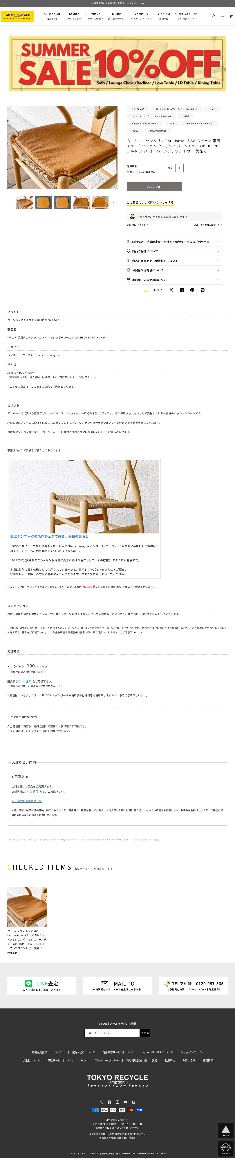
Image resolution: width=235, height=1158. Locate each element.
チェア (212, 108)
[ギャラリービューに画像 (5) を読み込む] (100, 202)
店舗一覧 (163, 16)
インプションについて (142, 16)
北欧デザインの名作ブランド (145, 123)
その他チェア (138, 108)
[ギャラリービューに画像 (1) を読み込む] (24, 202)
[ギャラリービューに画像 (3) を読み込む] (62, 202)
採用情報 (208, 1060)
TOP (9, 839)
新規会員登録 (39, 1052)
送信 (146, 1033)
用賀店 (135, 130)
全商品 (186, 116)
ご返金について (31, 1060)
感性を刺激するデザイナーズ (199, 123)
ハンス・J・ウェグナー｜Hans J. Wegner (151, 116)
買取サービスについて (60, 1060)
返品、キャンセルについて (207, 224)
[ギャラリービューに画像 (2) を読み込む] (43, 202)
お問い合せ (188, 1060)
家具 (172, 123)
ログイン (60, 1052)
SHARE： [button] (156, 290)
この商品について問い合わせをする (150, 202)
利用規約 (170, 1060)
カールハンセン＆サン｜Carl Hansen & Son (176, 108)
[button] (5, 3)
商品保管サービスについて (117, 1052)
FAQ (83, 1060)
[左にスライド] (11, 202)
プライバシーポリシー (106, 1060)
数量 (170, 168)
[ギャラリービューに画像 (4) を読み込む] (81, 202)
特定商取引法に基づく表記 (141, 1060)
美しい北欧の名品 (158, 130)
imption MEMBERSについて (157, 1052)
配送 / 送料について (83, 1052)
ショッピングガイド (136, 224)
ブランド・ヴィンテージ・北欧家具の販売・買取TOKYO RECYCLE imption (111, 1153)
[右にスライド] (113, 202)
